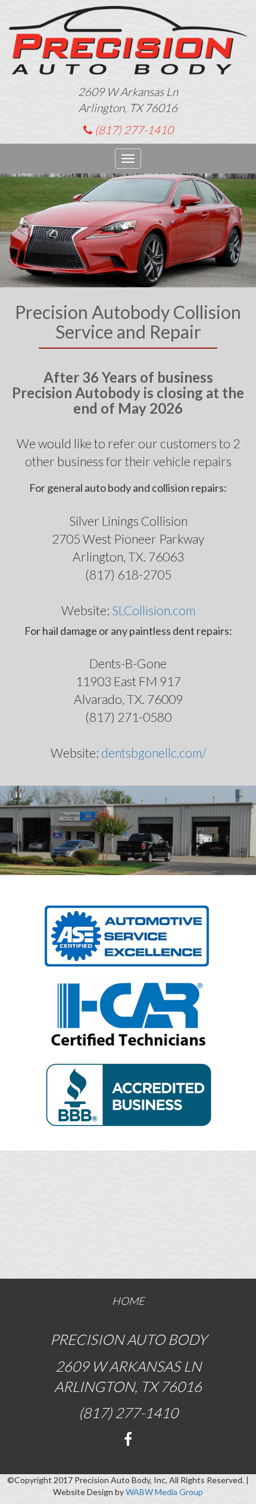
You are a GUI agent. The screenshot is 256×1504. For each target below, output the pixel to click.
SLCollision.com (153, 610)
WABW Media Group (164, 1492)
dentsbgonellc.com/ (153, 752)
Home (128, 1300)
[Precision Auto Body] (128, 44)
